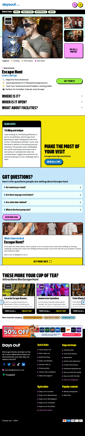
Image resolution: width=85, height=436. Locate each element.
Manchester (9, 68)
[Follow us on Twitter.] (9, 364)
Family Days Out (68, 317)
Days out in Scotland (47, 406)
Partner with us (44, 365)
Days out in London (46, 392)
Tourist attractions (71, 365)
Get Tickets (69, 81)
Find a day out (44, 353)
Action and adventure (72, 361)
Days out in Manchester (48, 395)
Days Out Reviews (45, 361)
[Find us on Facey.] (4, 364)
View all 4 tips (53, 161)
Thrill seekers (27, 61)
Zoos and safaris (70, 354)
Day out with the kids (72, 376)
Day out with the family (72, 372)
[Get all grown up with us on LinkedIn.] (24, 364)
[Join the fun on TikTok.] (19, 364)
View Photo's (41, 12)
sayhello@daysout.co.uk (14, 370)
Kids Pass (67, 395)
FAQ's (17, 12)
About (51, 12)
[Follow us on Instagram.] (14, 364)
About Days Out (45, 350)
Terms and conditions (47, 372)
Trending (15, 61)
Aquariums (68, 357)
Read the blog (44, 357)
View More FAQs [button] (11, 217)
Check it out (27, 311)
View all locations (45, 410)
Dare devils (40, 61)
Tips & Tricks (27, 12)
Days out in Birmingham (48, 399)
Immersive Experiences (33, 317)
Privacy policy (44, 368)
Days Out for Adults (52, 317)
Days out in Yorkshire (47, 403)
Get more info (40, 261)
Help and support (45, 376)
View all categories (71, 380)
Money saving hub (70, 392)
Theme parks (69, 350)
